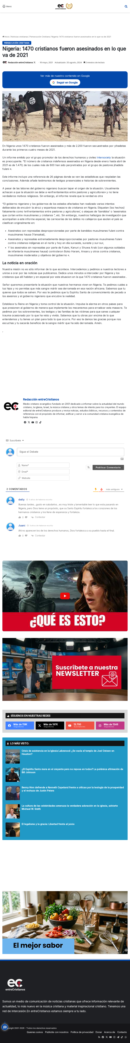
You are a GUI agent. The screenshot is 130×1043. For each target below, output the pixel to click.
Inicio (7, 37)
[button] (65, 596)
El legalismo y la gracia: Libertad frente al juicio (48, 824)
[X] (29, 422)
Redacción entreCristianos (20, 62)
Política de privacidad (82, 1032)
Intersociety (104, 157)
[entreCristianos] (15, 997)
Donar (99, 1032)
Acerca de (109, 1032)
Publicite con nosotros (56, 1032)
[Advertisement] (65, 24)
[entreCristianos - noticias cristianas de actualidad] (65, 6)
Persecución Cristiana (40, 37)
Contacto (122, 1032)
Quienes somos (35, 1032)
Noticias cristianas (19, 37)
